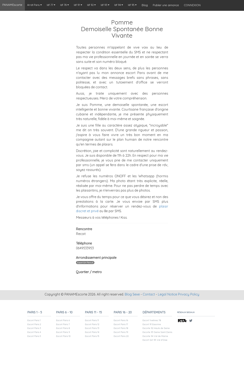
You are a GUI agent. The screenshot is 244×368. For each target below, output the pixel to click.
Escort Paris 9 (63, 332)
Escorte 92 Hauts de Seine (156, 328)
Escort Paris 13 (92, 328)
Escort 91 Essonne (152, 324)
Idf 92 (90, 4)
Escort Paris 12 (92, 324)
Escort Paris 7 (63, 324)
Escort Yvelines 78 (152, 320)
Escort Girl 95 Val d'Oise (155, 340)
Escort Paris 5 (34, 336)
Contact (149, 294)
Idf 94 (118, 4)
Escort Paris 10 (63, 336)
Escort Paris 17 (121, 324)
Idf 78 (63, 4)
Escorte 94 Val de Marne (155, 336)
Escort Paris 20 (121, 336)
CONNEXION (192, 5)
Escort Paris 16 (121, 320)
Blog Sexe (132, 294)
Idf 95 (131, 4)
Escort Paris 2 (34, 324)
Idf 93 (104, 4)
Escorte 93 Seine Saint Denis (157, 332)
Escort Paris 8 (63, 328)
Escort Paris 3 (34, 328)
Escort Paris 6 (63, 320)
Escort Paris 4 (34, 332)
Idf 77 (50, 4)
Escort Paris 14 (92, 332)
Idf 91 (77, 4)
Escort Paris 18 (121, 328)
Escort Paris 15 (92, 336)
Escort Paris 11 (92, 320)
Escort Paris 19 (121, 332)
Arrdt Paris (33, 4)
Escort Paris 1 (34, 320)
